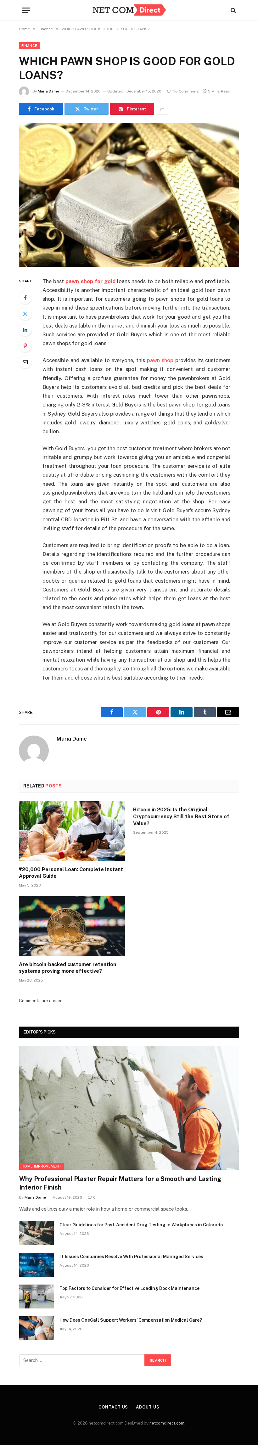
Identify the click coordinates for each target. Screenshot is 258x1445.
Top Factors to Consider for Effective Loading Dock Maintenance (129, 1288)
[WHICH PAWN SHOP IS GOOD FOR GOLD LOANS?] (129, 194)
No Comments (185, 91)
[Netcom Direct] (129, 10)
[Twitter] (25, 313)
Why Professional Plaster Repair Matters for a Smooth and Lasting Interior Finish (120, 1183)
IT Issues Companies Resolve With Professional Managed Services (131, 1256)
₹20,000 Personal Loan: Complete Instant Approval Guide (71, 872)
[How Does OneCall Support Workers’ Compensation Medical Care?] (36, 1328)
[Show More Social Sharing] (162, 109)
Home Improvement (41, 1166)
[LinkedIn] (25, 329)
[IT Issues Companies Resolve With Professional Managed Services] (36, 1265)
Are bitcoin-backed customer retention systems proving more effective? (67, 967)
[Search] (232, 10)
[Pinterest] (25, 345)
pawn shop (160, 360)
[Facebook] (25, 297)
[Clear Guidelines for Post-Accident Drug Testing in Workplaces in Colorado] (36, 1233)
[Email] (25, 362)
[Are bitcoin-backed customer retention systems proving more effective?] (72, 926)
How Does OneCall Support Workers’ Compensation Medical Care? (130, 1320)
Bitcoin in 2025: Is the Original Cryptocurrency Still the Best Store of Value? (181, 816)
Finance (29, 46)
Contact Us (113, 1407)
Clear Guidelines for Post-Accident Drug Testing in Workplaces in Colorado (141, 1224)
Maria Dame (48, 91)
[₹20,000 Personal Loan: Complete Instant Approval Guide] (72, 831)
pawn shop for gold (90, 281)
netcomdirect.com (166, 1423)
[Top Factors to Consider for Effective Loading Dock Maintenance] (36, 1296)
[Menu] (26, 10)
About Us (147, 1407)
